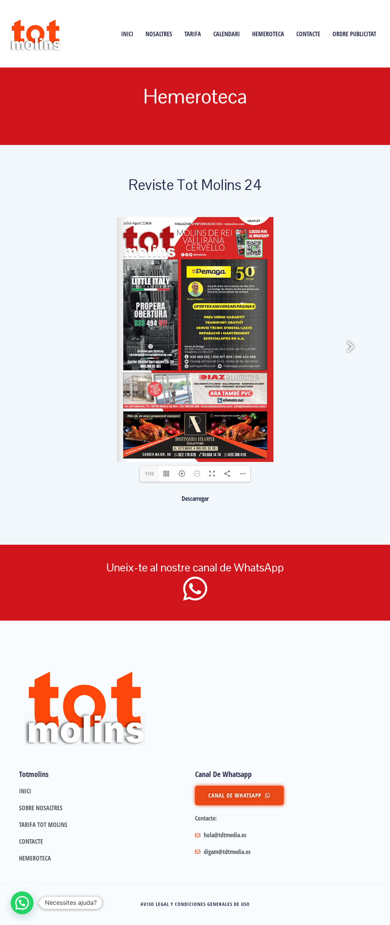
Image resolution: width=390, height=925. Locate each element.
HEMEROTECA (268, 34)
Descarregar (195, 498)
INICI (127, 34)
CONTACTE (308, 34)
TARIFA (192, 34)
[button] (22, 902)
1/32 (149, 473)
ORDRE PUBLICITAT (354, 34)
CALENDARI (226, 34)
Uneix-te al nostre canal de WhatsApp (195, 567)
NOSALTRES (158, 34)
